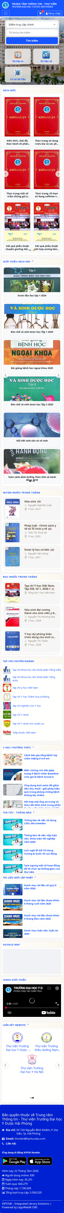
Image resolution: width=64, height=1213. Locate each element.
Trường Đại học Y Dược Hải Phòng (17, 1048)
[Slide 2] (32, 250)
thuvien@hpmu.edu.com (30, 1138)
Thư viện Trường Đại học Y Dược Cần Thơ (17, 1070)
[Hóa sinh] (12, 508)
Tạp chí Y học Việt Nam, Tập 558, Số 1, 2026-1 (39, 587)
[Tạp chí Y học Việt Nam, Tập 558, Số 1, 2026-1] (12, 593)
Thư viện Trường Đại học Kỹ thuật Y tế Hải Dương (46, 1070)
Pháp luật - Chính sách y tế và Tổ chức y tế (40, 527)
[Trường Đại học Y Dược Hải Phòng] (17, 1038)
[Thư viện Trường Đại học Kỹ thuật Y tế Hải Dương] (46, 1060)
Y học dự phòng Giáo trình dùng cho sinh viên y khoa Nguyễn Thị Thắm (40, 636)
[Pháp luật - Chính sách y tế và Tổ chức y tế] (12, 532)
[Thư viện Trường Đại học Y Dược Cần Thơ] (17, 1060)
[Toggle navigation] (6, 13)
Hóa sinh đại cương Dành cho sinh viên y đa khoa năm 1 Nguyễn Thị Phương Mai (40, 611)
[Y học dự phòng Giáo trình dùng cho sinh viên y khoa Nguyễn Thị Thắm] (12, 641)
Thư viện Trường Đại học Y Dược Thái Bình (46, 1048)
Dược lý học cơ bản (39, 549)
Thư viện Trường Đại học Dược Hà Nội (32, 1092)
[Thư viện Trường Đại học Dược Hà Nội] (31, 1082)
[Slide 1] (30, 250)
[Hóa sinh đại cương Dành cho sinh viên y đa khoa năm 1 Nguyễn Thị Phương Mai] (12, 617)
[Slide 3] (34, 250)
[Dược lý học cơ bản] (12, 557)
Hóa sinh (32, 501)
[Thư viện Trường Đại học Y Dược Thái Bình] (46, 1038)
